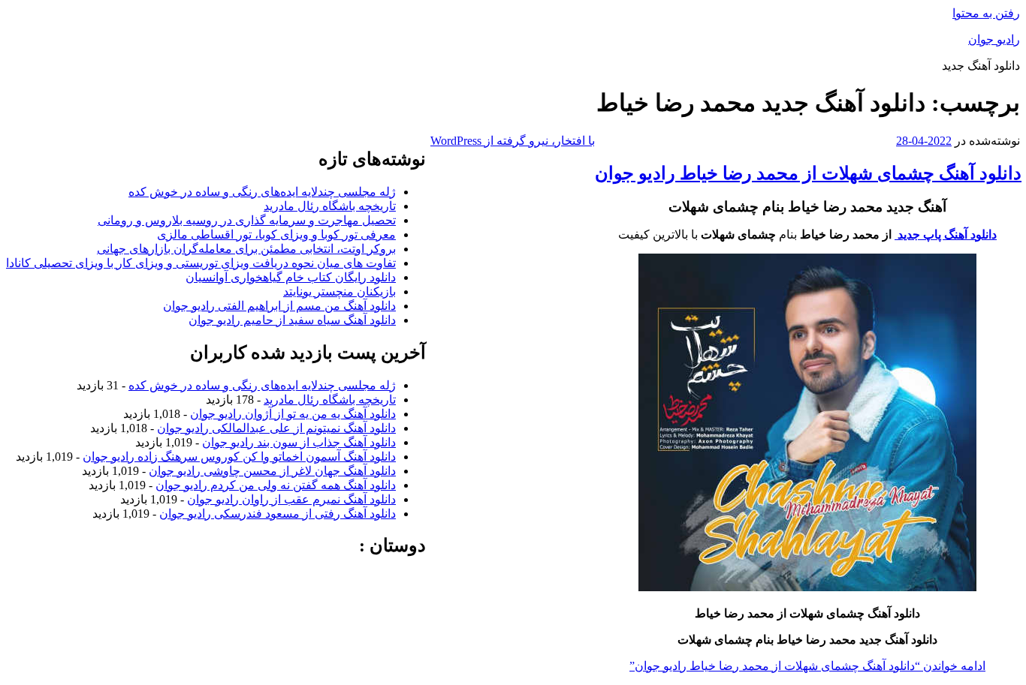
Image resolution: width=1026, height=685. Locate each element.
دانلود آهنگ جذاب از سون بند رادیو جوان (299, 442)
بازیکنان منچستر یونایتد (339, 291)
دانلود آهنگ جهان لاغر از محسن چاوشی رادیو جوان (272, 470)
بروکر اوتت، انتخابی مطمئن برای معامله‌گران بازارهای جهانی (246, 248)
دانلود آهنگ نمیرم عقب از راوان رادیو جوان (291, 499)
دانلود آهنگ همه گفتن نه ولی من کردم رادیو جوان (275, 485)
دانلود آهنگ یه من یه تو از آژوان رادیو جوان (293, 413)
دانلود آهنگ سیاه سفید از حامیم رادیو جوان (292, 320)
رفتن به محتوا (986, 13)
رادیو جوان (994, 39)
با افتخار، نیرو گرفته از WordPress (512, 140)
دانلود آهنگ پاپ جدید (946, 234)
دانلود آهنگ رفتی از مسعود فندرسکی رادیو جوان (277, 513)
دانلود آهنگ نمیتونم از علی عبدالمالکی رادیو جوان (276, 428)
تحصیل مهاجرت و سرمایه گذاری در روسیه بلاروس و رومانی (247, 220)
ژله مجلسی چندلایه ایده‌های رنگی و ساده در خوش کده (262, 191)
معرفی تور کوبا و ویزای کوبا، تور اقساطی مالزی (276, 234)
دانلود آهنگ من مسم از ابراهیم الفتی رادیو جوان (279, 305)
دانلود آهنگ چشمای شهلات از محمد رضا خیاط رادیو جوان (808, 173)
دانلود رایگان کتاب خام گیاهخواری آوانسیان (291, 277)
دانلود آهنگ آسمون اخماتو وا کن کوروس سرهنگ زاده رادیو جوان (239, 456)
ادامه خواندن (807, 665)
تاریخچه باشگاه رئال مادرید (330, 206)
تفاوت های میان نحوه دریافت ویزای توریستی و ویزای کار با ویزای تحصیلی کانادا (201, 263)
